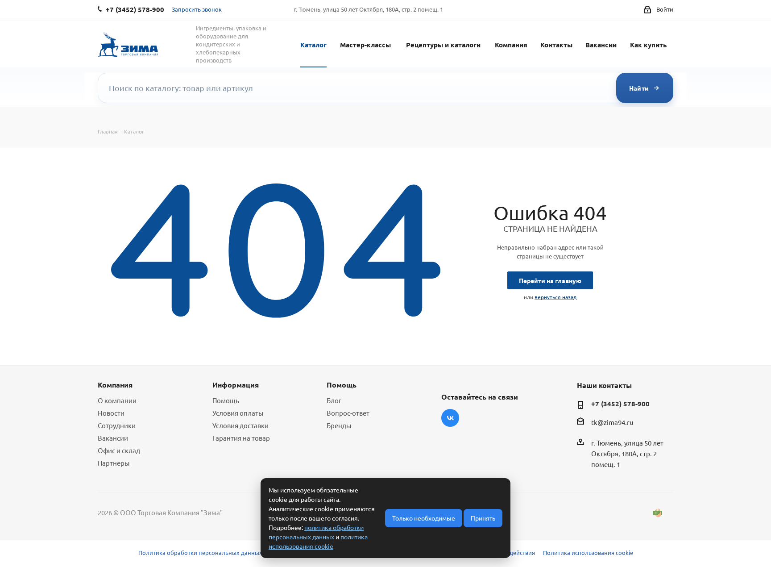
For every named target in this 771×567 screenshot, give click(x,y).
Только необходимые (423, 518)
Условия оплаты (237, 413)
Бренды (339, 425)
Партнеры (113, 463)
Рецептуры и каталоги (443, 44)
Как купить (648, 44)
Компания (511, 44)
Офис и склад (119, 450)
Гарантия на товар (241, 438)
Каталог (313, 44)
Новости (111, 413)
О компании (117, 400)
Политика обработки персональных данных (200, 552)
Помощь (225, 400)
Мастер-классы (365, 44)
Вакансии (601, 44)
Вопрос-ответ (348, 413)
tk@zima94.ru (612, 422)
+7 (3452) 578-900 (620, 403)
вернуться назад (555, 296)
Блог (334, 400)
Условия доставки (240, 425)
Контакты (556, 44)
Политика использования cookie (588, 552)
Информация (235, 384)
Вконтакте (450, 418)
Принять (483, 518)
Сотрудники (117, 425)
